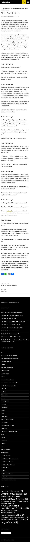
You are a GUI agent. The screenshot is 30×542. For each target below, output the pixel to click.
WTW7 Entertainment (7, 474)
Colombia (4, 440)
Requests (12, 517)
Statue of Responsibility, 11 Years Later (11, 336)
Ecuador (4, 443)
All (2, 8)
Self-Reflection (7, 519)
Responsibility (22, 517)
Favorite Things (5, 373)
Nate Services (4, 395)
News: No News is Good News (15, 508)
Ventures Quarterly (6, 449)
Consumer (16, 491)
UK (2, 446)
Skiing (16, 519)
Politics (20, 515)
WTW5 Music (5, 468)
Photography (4, 407)
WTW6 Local (5, 471)
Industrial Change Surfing (7, 379)
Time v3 (4, 389)
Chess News (4, 290)
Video (12, 522)
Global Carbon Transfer (8, 425)
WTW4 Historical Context (8, 464)
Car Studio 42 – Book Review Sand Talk (11, 324)
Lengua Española (6, 501)
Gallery (3, 376)
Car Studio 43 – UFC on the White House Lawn (13, 321)
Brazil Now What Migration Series (9, 358)
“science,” (9, 211)
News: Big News (10, 506)
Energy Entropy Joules (11, 496)
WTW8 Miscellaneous (7, 477)
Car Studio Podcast (6, 361)
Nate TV (3, 398)
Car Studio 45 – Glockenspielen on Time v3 (12, 315)
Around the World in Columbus (9, 355)
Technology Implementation (9, 386)
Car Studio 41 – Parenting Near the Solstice (12, 327)
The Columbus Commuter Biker (9, 431)
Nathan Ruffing (14, 16)
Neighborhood (12, 503)
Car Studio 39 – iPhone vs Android (10, 333)
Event (14, 499)
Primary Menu (28, 2)
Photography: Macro (8, 512)
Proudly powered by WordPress (8, 540)
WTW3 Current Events (7, 461)
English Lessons (5, 370)
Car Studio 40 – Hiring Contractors (10, 330)
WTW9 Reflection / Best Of (9, 480)
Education (20, 493)
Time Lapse (4, 416)
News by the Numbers (11, 510)
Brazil (3, 437)
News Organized (5, 401)
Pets (3, 413)
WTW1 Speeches (6, 455)
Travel (2, 434)
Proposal (5, 517)
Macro (3, 410)
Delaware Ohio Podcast (7, 367)
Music (4, 503)
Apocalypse (5, 491)
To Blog (4, 392)
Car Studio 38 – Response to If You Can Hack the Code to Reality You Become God (15, 340)
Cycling (7, 493)
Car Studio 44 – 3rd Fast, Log (8, 318)
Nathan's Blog (5, 2)
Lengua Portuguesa (20, 501)
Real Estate (3, 428)
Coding (3, 364)
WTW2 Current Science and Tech (10, 458)
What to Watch (5, 452)
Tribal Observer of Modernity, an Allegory (11, 312)
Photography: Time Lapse (8, 515)
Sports (24, 519)
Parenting (3, 404)
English (6, 499)
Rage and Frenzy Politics (7, 419)
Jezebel (23, 499)
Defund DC (5, 422)
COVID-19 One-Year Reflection (9, 284)
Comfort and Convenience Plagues (13, 8)
